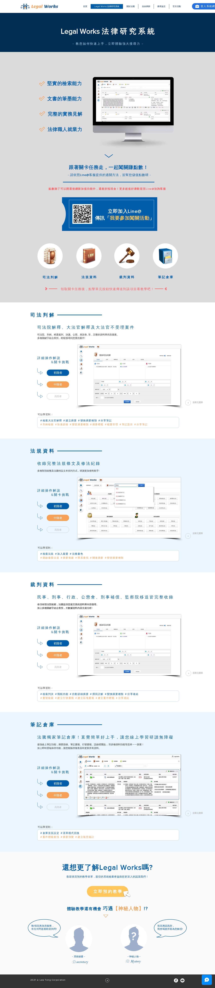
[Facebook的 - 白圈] (176, 980)
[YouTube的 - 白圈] (182, 980)
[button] (58, 396)
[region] (107, 189)
